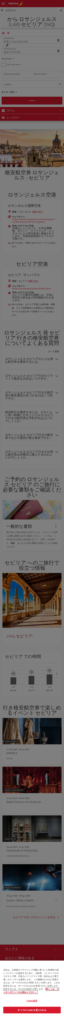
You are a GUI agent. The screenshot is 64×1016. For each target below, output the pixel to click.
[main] (32, 988)
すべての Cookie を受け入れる (32, 1009)
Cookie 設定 (32, 1000)
